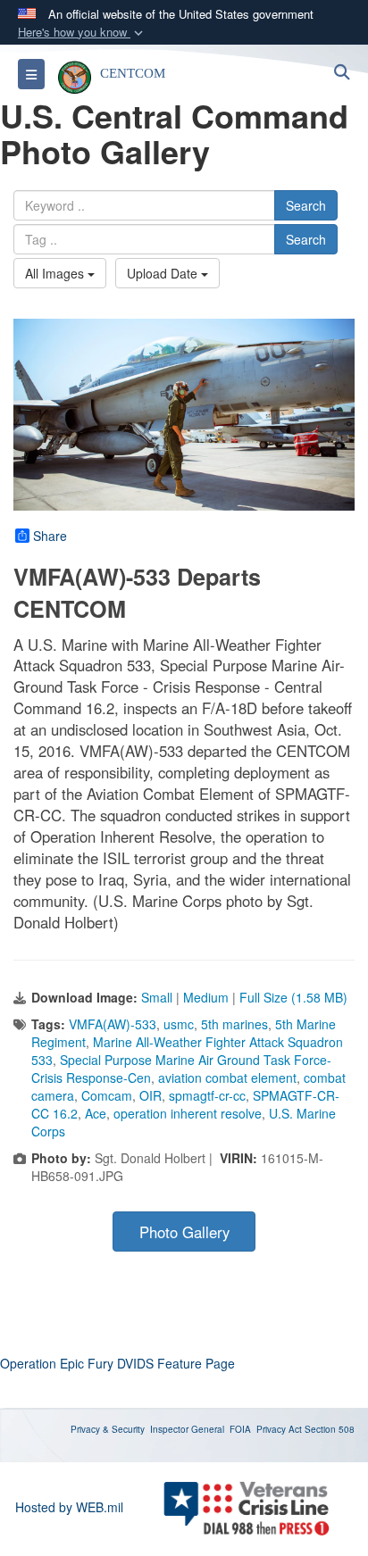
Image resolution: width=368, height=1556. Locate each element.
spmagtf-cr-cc (207, 1095)
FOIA (240, 1429)
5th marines (234, 1024)
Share (50, 535)
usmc (178, 1024)
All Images (56, 273)
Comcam (106, 1095)
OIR (150, 1095)
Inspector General (187, 1429)
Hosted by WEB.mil (69, 1507)
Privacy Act (279, 1429)
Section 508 (330, 1429)
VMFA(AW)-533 (112, 1024)
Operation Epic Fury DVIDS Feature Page (117, 1363)
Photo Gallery (184, 1232)
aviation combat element (227, 1077)
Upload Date (164, 273)
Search (306, 205)
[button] (82, 32)
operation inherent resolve (187, 1113)
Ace (95, 1113)
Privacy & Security (108, 1429)
